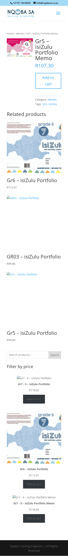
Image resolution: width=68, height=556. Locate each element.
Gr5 (44, 104)
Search (54, 355)
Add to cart (48, 80)
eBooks (20, 33)
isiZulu (53, 104)
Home (10, 33)
